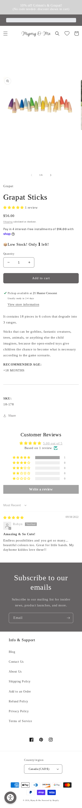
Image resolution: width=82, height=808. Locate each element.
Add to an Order (20, 691)
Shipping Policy (20, 681)
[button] (5, 33)
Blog (12, 652)
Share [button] (12, 415)
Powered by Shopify (50, 800)
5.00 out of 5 (53, 443)
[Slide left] (31, 175)
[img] (13, 517)
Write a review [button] (41, 489)
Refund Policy (18, 701)
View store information (23, 304)
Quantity (8, 253)
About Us (15, 671)
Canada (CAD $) (39, 769)
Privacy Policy (19, 711)
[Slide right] (51, 175)
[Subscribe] (68, 618)
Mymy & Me (35, 800)
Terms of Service (20, 721)
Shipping (8, 221)
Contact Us (16, 661)
